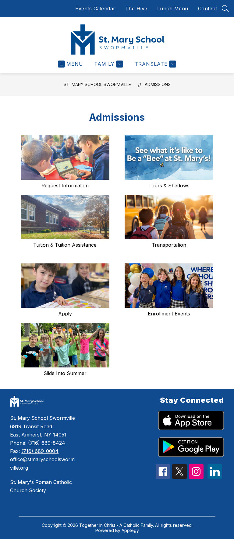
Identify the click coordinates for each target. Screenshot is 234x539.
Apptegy (130, 530)
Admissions (158, 84)
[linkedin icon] (214, 477)
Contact (207, 8)
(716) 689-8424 (46, 443)
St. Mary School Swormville (97, 84)
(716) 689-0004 (39, 451)
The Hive (136, 8)
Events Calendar (95, 8)
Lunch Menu (172, 8)
